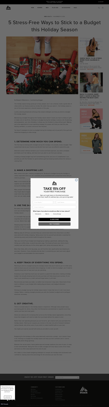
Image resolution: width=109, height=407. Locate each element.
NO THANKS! (55, 224)
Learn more (7, 397)
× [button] (14, 384)
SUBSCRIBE (54, 219)
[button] (9, 404)
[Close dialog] (76, 180)
